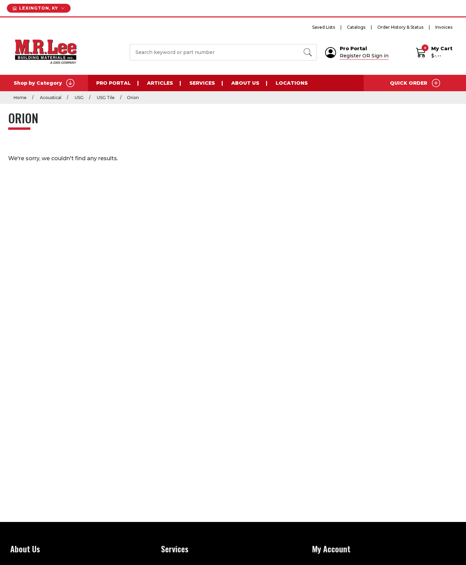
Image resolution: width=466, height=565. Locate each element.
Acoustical (50, 97)
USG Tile (105, 97)
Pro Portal (113, 83)
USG (79, 97)
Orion (133, 97)
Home (20, 97)
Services (202, 83)
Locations (292, 83)
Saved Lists (323, 27)
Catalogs (356, 27)
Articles (160, 83)
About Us (245, 83)
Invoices (443, 27)
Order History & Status (400, 27)
